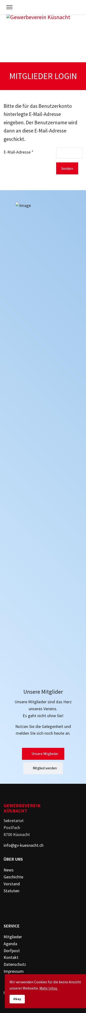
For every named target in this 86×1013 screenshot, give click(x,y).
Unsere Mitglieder (44, 753)
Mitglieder (13, 936)
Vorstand (12, 884)
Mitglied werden (44, 768)
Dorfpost (12, 950)
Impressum (14, 971)
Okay (17, 999)
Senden (67, 168)
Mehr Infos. (48, 988)
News (9, 870)
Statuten (11, 890)
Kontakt (11, 957)
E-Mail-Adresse (18, 152)
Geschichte (13, 877)
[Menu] (9, 7)
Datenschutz (15, 964)
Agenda (10, 943)
